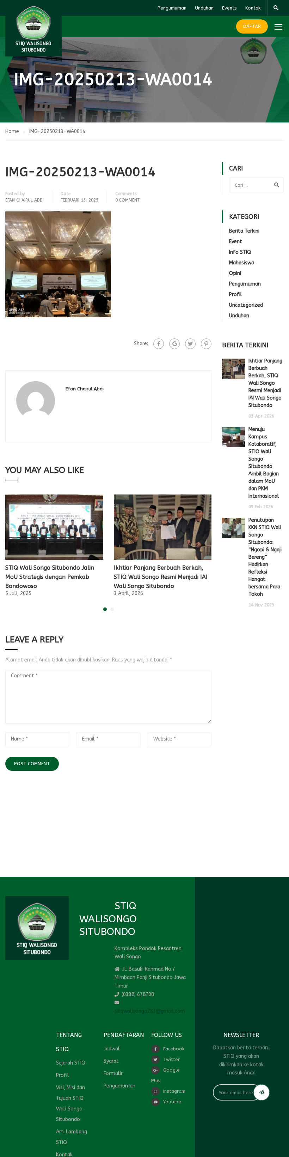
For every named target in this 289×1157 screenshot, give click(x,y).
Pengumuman (172, 8)
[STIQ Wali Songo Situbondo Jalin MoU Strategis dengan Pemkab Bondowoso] (54, 527)
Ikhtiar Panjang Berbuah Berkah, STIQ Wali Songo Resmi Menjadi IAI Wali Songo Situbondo (161, 576)
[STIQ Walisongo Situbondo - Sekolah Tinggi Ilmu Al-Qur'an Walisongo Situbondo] (33, 28)
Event (235, 242)
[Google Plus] (174, 343)
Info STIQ (240, 252)
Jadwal (112, 1049)
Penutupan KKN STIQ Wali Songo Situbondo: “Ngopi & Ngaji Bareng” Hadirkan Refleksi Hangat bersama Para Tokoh (265, 557)
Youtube (172, 1101)
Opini (235, 273)
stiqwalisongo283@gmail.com (150, 1011)
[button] (105, 609)
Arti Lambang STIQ (71, 1137)
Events (229, 8)
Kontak (252, 8)
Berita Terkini (244, 231)
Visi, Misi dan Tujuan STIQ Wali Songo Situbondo (70, 1103)
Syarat (111, 1061)
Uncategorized (246, 305)
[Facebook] (158, 343)
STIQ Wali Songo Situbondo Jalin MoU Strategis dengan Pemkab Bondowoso (49, 576)
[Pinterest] (206, 343)
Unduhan (204, 8)
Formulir (113, 1074)
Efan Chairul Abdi (24, 200)
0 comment (127, 200)
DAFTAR (252, 26)
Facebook (173, 1048)
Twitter (171, 1059)
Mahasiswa (241, 263)
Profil (235, 295)
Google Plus (165, 1075)
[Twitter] (190, 343)
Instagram (174, 1091)
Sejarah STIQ (70, 1063)
